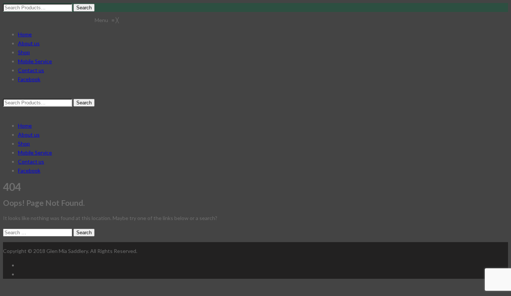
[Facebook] (20, 265)
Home (25, 125)
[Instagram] (20, 274)
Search (84, 232)
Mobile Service (35, 152)
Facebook (29, 170)
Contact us (31, 161)
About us (29, 134)
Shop (24, 143)
